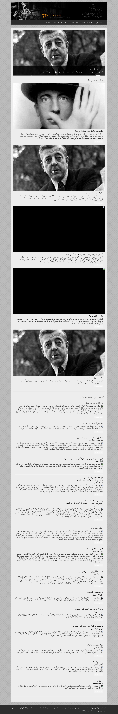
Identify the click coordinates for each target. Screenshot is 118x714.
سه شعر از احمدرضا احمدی (92, 423)
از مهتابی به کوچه (75, 22)
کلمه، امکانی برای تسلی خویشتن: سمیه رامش (90, 573)
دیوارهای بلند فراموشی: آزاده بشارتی (94, 646)
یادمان (54, 22)
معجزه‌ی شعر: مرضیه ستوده (98, 682)
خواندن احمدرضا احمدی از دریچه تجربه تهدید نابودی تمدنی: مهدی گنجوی (89, 480)
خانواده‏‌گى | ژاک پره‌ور (96, 68)
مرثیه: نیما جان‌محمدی (97, 527)
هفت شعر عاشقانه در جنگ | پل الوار (89, 131)
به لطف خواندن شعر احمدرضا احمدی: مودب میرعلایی (88, 627)
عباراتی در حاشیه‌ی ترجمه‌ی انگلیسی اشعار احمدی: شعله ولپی (83, 460)
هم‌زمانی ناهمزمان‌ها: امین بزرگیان (95, 550)
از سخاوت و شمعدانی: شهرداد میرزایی (94, 593)
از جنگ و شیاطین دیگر (94, 403)
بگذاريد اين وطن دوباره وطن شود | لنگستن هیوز (84, 254)
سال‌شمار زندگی (100, 22)
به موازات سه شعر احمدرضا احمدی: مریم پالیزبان (89, 610)
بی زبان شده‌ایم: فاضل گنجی (97, 663)
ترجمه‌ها (85, 22)
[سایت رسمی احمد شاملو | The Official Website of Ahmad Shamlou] (59, 11)
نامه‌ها (66, 22)
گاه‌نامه (48, 22)
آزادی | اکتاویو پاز (96, 316)
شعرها (92, 22)
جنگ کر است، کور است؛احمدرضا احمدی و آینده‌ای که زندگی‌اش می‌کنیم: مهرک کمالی (84, 503)
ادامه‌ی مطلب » (98, 141)
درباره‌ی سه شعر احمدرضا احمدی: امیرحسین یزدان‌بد (90, 439)
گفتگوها (60, 22)
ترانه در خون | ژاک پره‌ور (93, 377)
